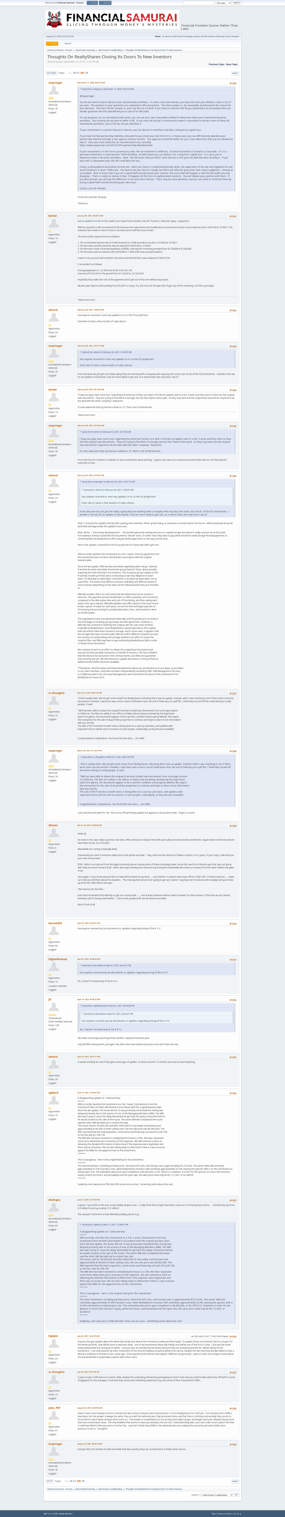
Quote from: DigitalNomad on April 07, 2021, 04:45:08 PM (108, 1005)
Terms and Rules (225, 1513)
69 (86, 72)
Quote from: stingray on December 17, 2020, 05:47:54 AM (108, 89)
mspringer (55, 83)
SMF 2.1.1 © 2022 (51, 1514)
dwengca (54, 1200)
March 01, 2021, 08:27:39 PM (89, 693)
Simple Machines (66, 1514)
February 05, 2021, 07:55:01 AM (90, 475)
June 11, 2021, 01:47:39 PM (88, 1199)
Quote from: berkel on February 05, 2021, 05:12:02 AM (106, 431)
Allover (53, 825)
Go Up (49, 1481)
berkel (52, 216)
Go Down (51, 73)
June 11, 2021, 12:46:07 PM (88, 1092)
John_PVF (54, 1408)
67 (78, 72)
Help (214, 1513)
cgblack (53, 1092)
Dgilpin (53, 1336)
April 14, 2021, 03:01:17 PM (88, 1056)
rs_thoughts (56, 693)
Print (235, 73)
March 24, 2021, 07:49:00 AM (89, 825)
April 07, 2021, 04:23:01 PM (88, 923)
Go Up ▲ (237, 1513)
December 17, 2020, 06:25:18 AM (91, 82)
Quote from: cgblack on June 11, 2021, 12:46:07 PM (105, 1224)
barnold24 (55, 923)
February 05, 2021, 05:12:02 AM (90, 389)
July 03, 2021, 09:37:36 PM (88, 1372)
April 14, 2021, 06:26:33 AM (88, 999)
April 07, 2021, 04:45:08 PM (88, 959)
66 (74, 72)
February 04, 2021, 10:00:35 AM (90, 309)
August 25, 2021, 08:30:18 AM (89, 1444)
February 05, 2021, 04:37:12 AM (90, 345)
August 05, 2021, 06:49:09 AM (89, 1408)
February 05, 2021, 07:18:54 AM (90, 425)
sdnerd (53, 310)
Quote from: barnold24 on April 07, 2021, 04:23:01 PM (106, 965)
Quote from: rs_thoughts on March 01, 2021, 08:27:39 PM (108, 757)
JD (49, 999)
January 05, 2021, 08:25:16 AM (90, 215)
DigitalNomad (57, 959)
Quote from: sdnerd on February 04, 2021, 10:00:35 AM (107, 352)
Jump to (195, 1494)
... (72, 72)
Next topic (232, 64)
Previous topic (216, 64)
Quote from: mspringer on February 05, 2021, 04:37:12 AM (108, 481)
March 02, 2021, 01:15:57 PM (89, 750)
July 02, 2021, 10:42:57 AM (88, 1336)
